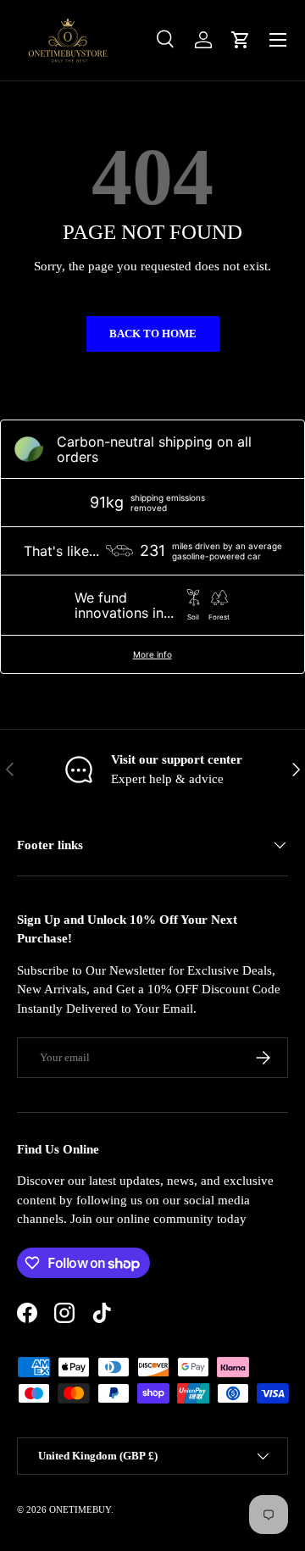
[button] (240, 39)
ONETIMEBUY (80, 1509)
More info (152, 654)
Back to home (153, 333)
